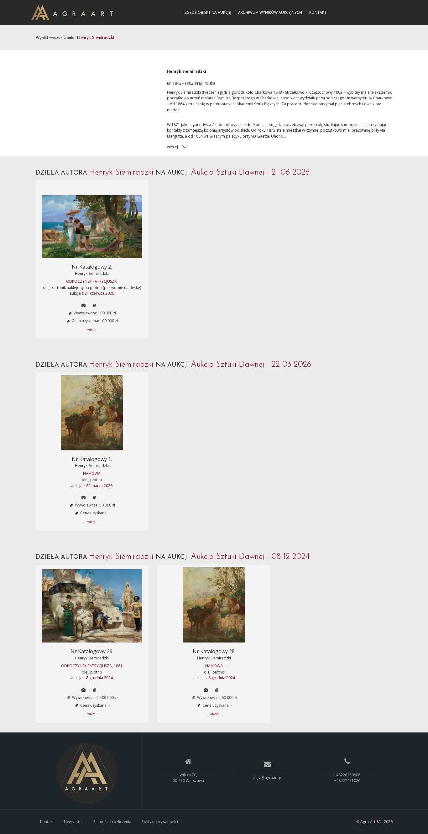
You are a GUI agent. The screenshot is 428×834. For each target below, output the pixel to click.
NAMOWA (92, 473)
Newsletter (73, 821)
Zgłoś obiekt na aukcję (207, 12)
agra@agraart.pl (267, 777)
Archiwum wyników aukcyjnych (270, 12)
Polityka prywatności (160, 821)
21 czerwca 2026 (99, 293)
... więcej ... (92, 330)
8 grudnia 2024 (99, 677)
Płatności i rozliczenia (112, 821)
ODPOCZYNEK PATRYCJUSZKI (91, 281)
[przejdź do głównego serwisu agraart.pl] (72, 12)
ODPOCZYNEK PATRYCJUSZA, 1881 (92, 666)
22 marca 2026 (99, 485)
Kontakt (317, 12)
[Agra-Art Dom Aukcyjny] (86, 773)
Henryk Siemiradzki (92, 273)
